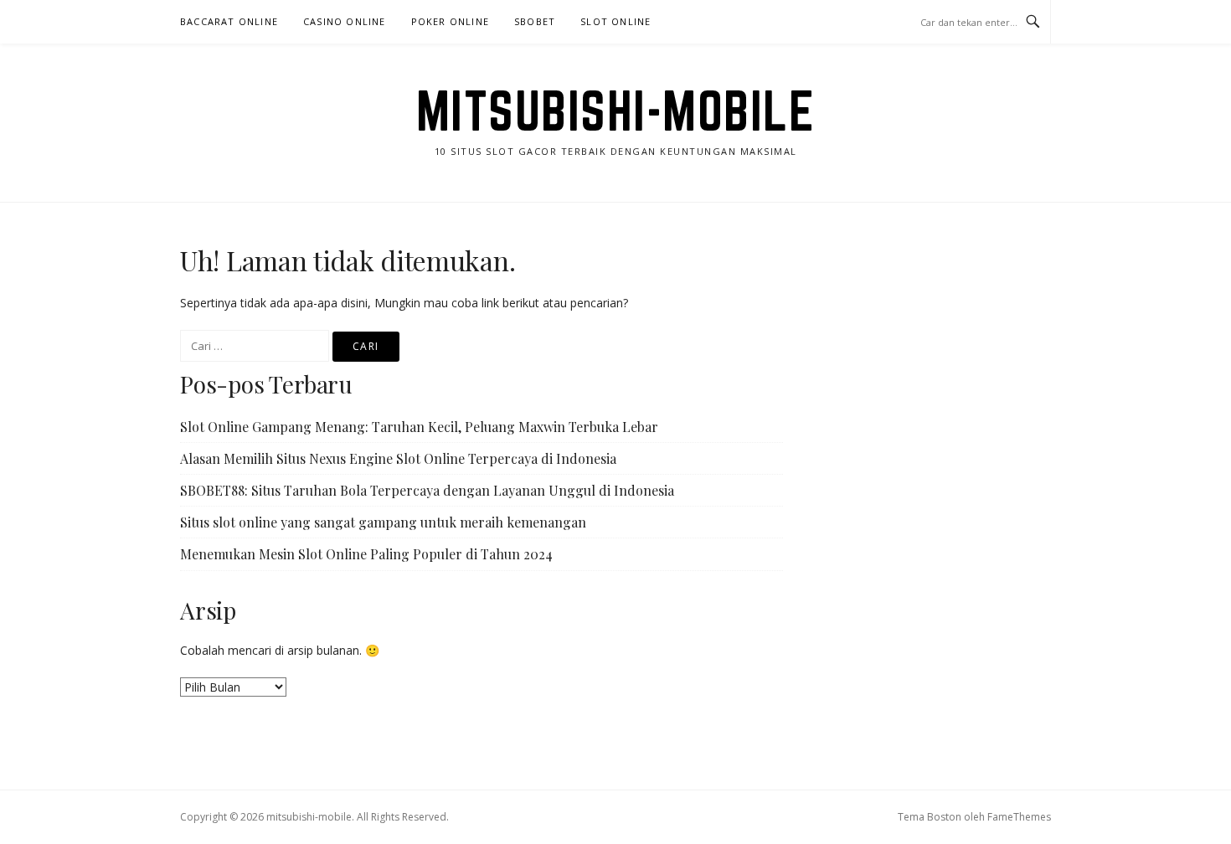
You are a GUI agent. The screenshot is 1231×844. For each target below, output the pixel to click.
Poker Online (450, 21)
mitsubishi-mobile (616, 110)
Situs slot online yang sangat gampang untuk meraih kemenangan (383, 522)
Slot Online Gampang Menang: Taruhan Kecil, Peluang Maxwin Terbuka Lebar (419, 426)
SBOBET (534, 21)
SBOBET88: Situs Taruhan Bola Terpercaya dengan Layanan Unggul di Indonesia (427, 490)
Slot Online (615, 21)
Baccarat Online (229, 21)
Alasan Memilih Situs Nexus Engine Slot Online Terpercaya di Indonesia (398, 458)
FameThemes (1019, 817)
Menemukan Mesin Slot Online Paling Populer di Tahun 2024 (366, 554)
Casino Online (344, 21)
